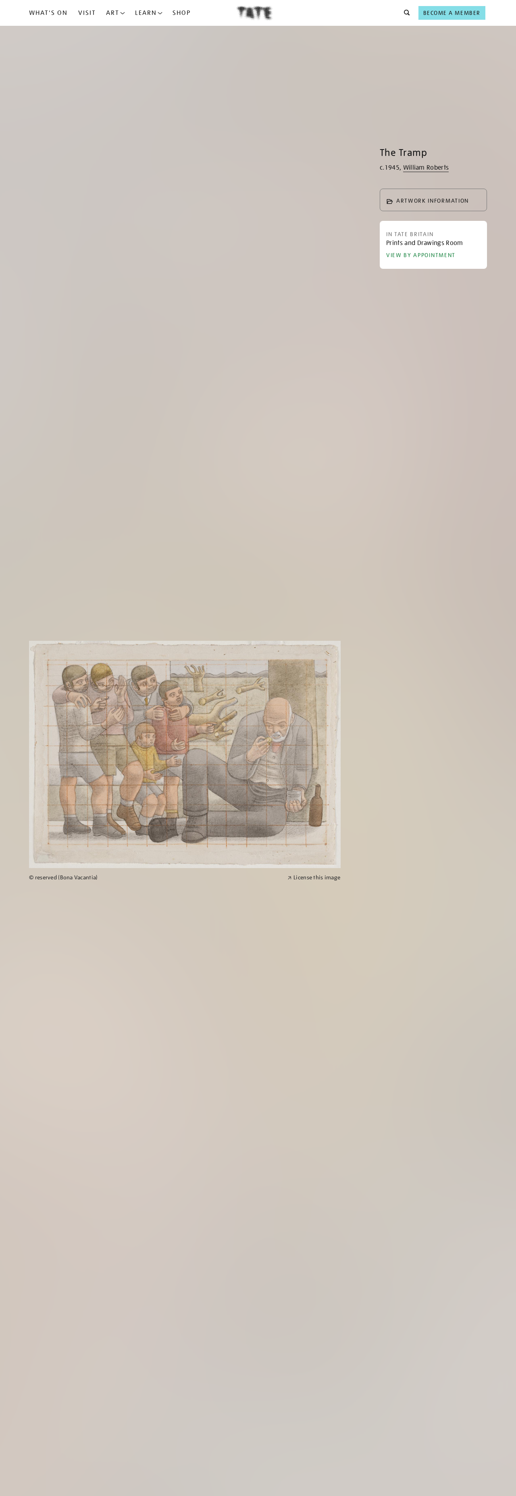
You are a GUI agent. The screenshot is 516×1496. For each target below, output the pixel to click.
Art (112, 13)
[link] (155, 877)
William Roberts (426, 168)
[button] (404, 13)
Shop (182, 13)
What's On (48, 13)
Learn (146, 13)
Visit (87, 13)
